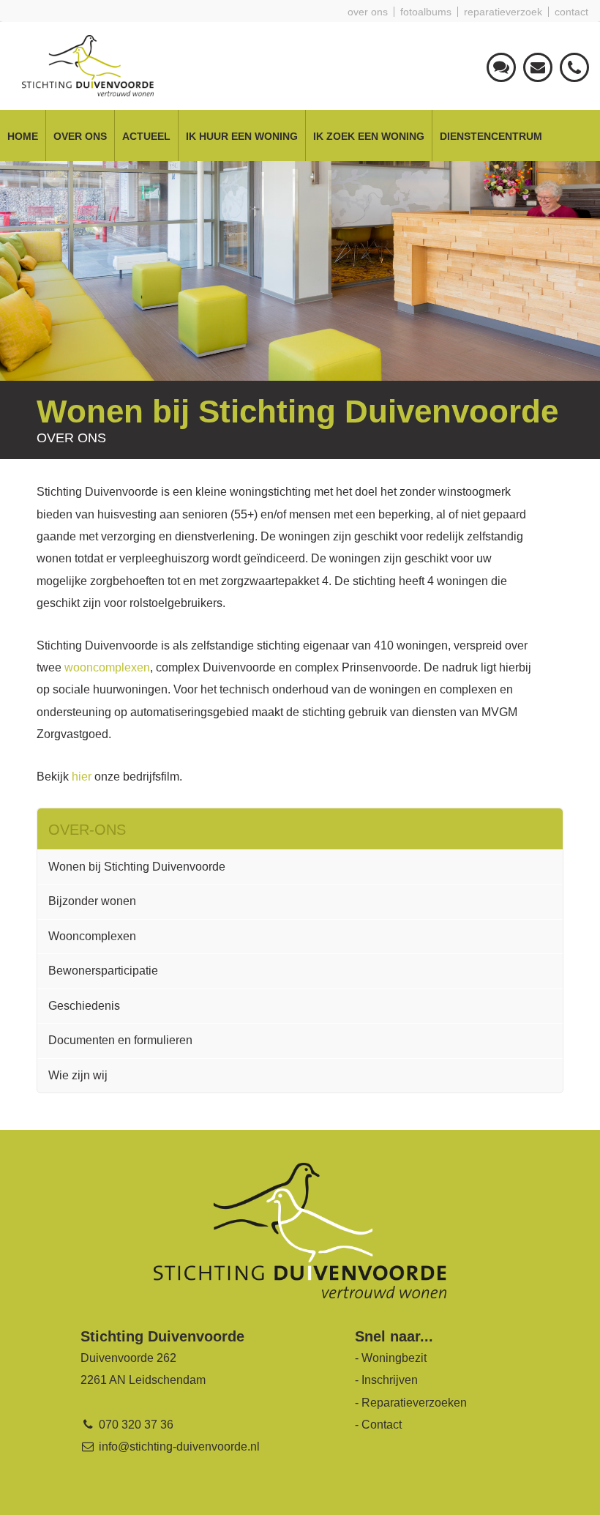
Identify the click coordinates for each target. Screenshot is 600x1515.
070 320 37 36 (134, 1424)
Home (22, 136)
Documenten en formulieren (120, 1040)
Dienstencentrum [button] (491, 136)
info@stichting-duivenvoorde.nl (178, 1446)
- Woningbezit (391, 1358)
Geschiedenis (84, 1006)
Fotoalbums (425, 12)
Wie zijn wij (78, 1075)
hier (81, 776)
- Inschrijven (386, 1380)
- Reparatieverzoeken (411, 1402)
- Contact (378, 1424)
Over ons (368, 12)
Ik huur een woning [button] (242, 136)
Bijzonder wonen (92, 901)
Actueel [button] (146, 136)
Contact (571, 12)
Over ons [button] (80, 136)
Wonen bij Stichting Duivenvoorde (136, 866)
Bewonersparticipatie (103, 970)
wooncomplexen (107, 667)
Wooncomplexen (92, 936)
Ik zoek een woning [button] (368, 136)
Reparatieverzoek (503, 12)
